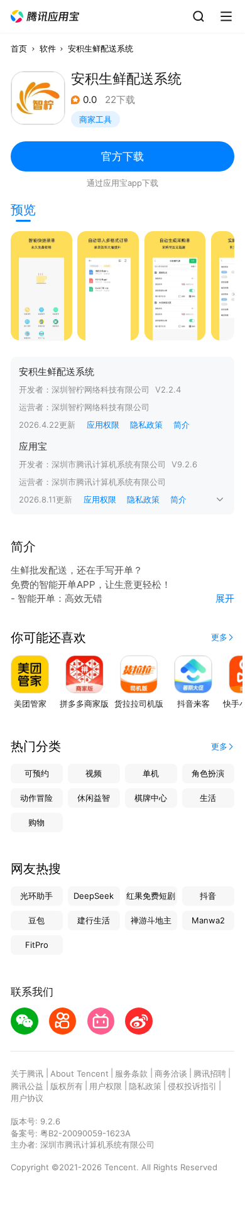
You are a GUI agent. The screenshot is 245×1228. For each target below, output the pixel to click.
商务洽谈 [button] (171, 1073)
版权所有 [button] (66, 1086)
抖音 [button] (208, 896)
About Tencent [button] (79, 1073)
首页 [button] (19, 48)
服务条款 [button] (131, 1073)
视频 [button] (93, 773)
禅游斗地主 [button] (151, 920)
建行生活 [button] (93, 920)
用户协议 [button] (27, 1098)
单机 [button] (151, 773)
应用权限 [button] (103, 425)
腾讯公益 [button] (27, 1086)
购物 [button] (36, 822)
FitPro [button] (36, 945)
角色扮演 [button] (208, 773)
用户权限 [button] (105, 1086)
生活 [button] (208, 798)
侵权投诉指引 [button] (192, 1086)
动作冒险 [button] (36, 798)
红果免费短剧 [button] (150, 896)
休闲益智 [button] (93, 798)
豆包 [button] (36, 920)
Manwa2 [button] (208, 920)
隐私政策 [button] (146, 425)
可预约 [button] (36, 773)
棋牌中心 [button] (150, 798)
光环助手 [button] (36, 896)
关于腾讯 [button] (27, 1073)
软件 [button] (48, 48)
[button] (45, 16)
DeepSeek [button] (94, 896)
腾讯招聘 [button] (209, 1073)
